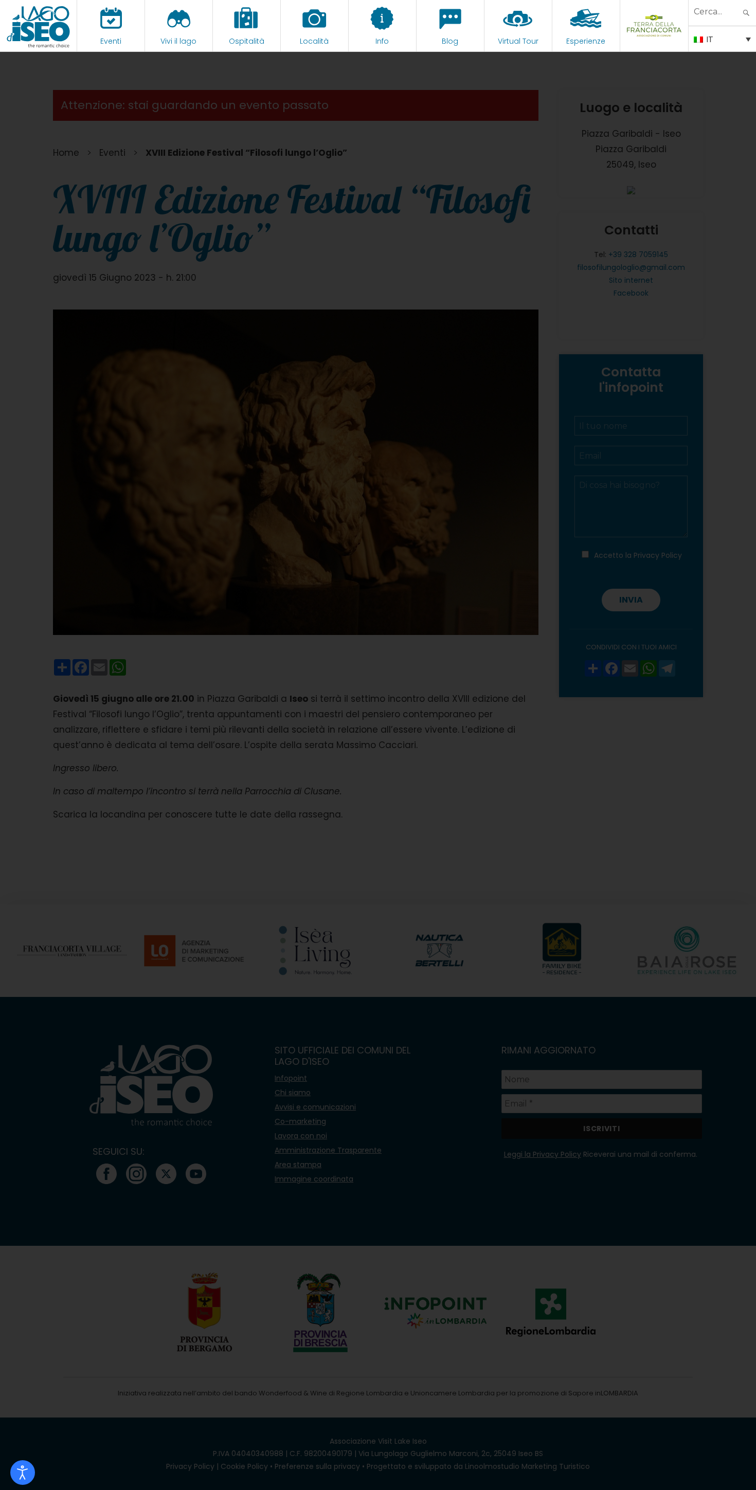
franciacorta (654, 41)
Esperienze (585, 41)
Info (382, 41)
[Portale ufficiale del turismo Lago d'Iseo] (38, 25)
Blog (450, 41)
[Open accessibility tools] (22, 1472)
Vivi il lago (178, 41)
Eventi (110, 41)
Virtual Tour (518, 41)
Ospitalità (246, 41)
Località (314, 41)
